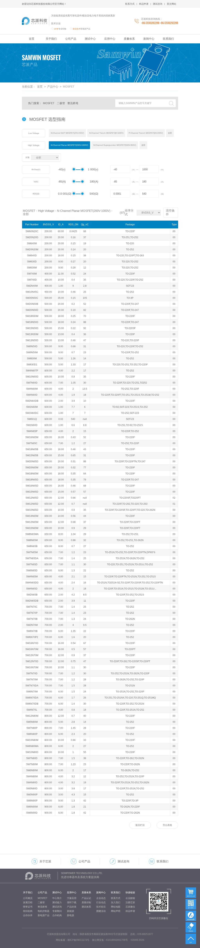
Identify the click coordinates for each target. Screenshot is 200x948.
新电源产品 (43, 915)
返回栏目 (140, 825)
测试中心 (90, 38)
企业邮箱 (130, 898)
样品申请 (143, 4)
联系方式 (130, 4)
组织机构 (27, 911)
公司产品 (70, 38)
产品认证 (86, 898)
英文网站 (171, 4)
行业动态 (101, 902)
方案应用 (71, 898)
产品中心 (52, 86)
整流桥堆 (72, 103)
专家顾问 (57, 911)
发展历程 (27, 902)
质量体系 (129, 38)
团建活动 (101, 911)
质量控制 (86, 902)
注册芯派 (130, 902)
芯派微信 (130, 906)
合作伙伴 (27, 915)
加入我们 (115, 902)
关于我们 (51, 38)
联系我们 (168, 38)
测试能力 (57, 902)
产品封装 (71, 906)
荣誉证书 (27, 906)
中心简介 (57, 898)
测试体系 (86, 906)
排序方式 (129, 212)
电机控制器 (43, 911)
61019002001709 (115, 940)
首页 (31, 38)
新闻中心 (148, 38)
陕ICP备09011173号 (78, 940)
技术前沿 (101, 906)
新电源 (70, 915)
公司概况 (27, 898)
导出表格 (167, 825)
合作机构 (57, 915)
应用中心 (109, 38)
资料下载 (71, 902)
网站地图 (115, 906)
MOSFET (48, 103)
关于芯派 (45, 861)
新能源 (70, 911)
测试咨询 (157, 4)
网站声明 (115, 911)
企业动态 (101, 898)
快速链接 (130, 892)
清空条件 (170, 212)
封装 (27, 157)
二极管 (61, 103)
